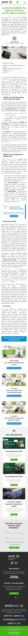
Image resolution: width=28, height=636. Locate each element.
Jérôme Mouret (14, 41)
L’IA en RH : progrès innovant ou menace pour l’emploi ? (14, 504)
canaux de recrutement (14, 175)
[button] (17, 2)
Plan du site (16, 630)
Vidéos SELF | (10, 628)
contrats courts (5, 80)
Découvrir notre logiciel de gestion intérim (14, 339)
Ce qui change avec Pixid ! (14, 451)
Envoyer (14, 547)
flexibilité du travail (9, 17)
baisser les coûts (12, 269)
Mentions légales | (17, 628)
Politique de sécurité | (22, 629)
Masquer (11, 63)
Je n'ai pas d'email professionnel (15, 544)
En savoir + (14, 459)
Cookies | (11, 630)
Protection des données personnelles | (9, 629)
